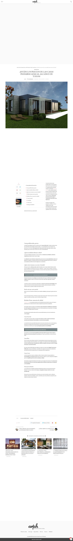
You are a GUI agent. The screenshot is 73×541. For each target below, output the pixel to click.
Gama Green (29, 202)
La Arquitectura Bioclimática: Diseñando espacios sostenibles (44, 452)
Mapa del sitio (36, 531)
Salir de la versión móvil (36, 539)
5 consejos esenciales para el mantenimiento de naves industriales (60, 452)
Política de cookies (24, 531)
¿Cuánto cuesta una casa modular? (18, 206)
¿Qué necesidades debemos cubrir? (32, 190)
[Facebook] (17, 187)
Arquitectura (36, 69)
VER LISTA (50, 1)
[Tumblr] (17, 193)
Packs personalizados (30, 204)
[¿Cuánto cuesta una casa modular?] (18, 201)
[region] (36, 33)
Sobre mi (41, 531)
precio (32, 418)
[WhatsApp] (20, 190)
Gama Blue (29, 200)
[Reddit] (20, 193)
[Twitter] (20, 187)
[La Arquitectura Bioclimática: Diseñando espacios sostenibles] (44, 443)
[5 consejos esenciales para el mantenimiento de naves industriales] (60, 443)
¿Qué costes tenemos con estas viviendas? (34, 192)
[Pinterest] (17, 190)
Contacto (45, 531)
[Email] (55, 422)
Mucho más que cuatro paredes (32, 194)
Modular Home (26, 302)
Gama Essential (29, 198)
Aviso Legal (30, 531)
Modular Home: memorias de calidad (33, 196)
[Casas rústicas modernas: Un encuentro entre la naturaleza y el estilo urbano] (28, 443)
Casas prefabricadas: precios (31, 187)
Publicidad (50, 531)
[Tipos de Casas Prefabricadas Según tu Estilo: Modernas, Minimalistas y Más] (13, 443)
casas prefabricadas (25, 418)
